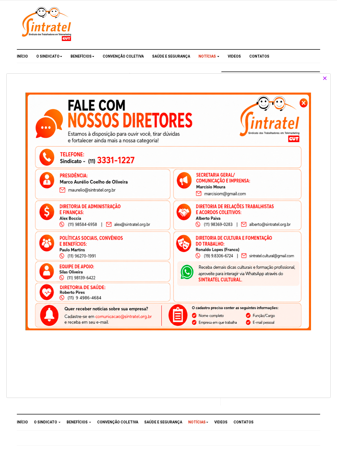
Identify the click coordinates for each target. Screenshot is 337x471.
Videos (234, 56)
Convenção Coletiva (123, 56)
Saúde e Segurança (171, 56)
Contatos (259, 56)
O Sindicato (48, 56)
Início (22, 56)
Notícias (208, 56)
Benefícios (81, 56)
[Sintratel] (47, 24)
